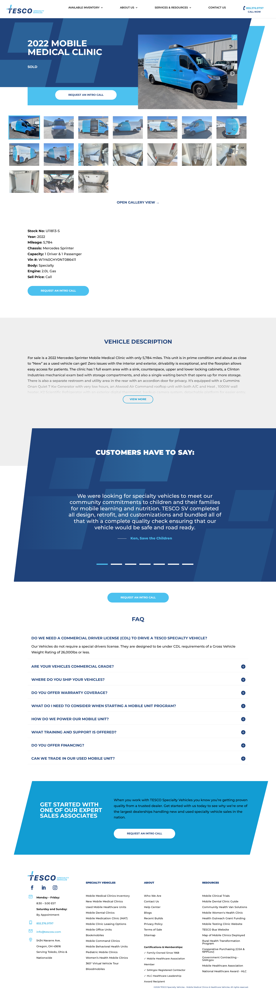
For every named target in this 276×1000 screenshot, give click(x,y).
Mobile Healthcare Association (222, 965)
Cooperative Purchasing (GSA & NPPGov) (223, 950)
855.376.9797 (255, 8)
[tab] (102, 564)
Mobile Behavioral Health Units (107, 946)
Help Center (152, 907)
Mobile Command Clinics (103, 941)
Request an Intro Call (85, 95)
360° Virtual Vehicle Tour (102, 963)
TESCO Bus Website (215, 929)
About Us (127, 7)
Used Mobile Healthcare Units (106, 907)
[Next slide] (232, 73)
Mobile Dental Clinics (100, 912)
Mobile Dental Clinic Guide (220, 901)
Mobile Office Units (99, 929)
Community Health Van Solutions (224, 907)
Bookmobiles (95, 935)
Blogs (148, 912)
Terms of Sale (153, 929)
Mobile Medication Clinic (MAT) (107, 918)
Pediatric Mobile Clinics (102, 952)
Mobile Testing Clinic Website (222, 924)
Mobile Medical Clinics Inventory (108, 895)
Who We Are (152, 895)
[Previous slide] (143, 73)
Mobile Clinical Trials (216, 895)
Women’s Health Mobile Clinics (107, 957)
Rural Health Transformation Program (221, 942)
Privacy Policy (153, 924)
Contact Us (217, 7)
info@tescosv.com (48, 932)
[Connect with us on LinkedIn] (43, 887)
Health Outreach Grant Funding (223, 918)
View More (138, 399)
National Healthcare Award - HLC (224, 971)
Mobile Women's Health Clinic (222, 912)
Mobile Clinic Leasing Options (106, 924)
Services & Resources (171, 7)
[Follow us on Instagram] (55, 887)
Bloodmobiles (95, 969)
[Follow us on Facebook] (32, 887)
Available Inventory (84, 7)
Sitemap (149, 935)
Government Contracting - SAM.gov (220, 959)
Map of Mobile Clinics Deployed (223, 935)
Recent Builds (153, 918)
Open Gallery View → (138, 202)
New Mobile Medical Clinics (104, 901)
